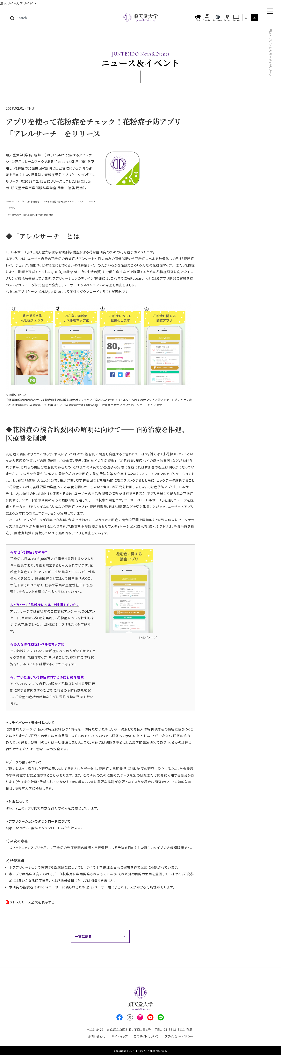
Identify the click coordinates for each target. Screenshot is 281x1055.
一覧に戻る (83, 936)
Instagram (140, 1017)
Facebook (119, 1017)
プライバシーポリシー (179, 1036)
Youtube (150, 1017)
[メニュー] (270, 11)
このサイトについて (146, 1036)
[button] (198, 18)
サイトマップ (120, 1036)
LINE (161, 1017)
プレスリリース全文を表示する (31, 902)
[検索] (12, 17)
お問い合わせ (97, 1036)
